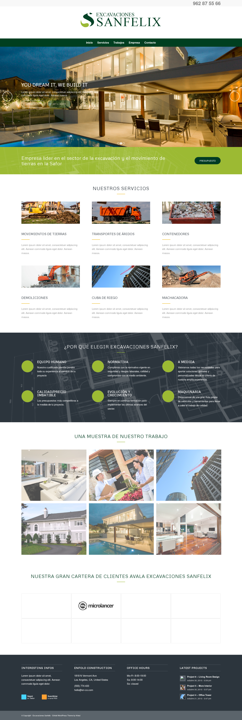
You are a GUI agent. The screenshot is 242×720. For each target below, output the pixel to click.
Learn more (33, 105)
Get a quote (59, 105)
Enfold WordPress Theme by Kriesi (66, 715)
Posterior (235, 96)
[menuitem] (89, 42)
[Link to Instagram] (218, 22)
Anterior (7, 96)
